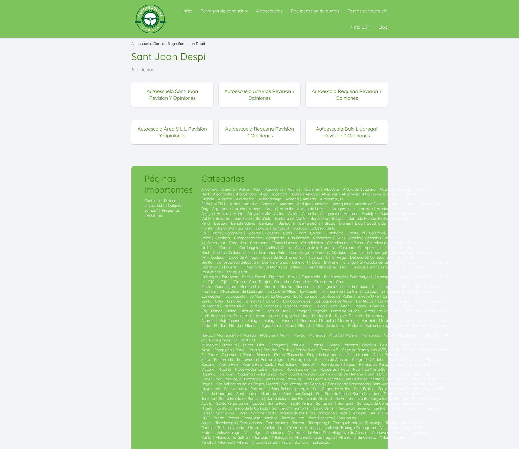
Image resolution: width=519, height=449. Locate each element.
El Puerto (229, 267)
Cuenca (315, 257)
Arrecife (286, 208)
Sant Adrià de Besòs (390, 383)
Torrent (298, 422)
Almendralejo (269, 199)
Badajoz (369, 213)
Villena (242, 442)
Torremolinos (277, 422)
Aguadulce (274, 189)
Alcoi (264, 194)
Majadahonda (230, 320)
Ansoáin (321, 203)
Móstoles (268, 335)
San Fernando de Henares (341, 374)
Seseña (363, 408)
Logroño (320, 310)
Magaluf (324, 315)
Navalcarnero (409, 335)
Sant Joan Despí (298, 393)
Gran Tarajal (259, 281)
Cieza (391, 247)
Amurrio (250, 203)
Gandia (402, 276)
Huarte (270, 286)
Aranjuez (396, 203)
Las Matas (365, 301)
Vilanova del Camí (386, 432)
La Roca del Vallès (337, 296)
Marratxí (368, 320)
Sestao (379, 408)
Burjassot (281, 228)
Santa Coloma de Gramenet (377, 393)
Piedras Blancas (256, 354)
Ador (257, 189)
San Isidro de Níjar (405, 374)
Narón (389, 335)
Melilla (219, 325)
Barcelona (319, 218)
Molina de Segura (380, 325)
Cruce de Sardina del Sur (283, 257)
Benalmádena (243, 223)
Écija (316, 262)
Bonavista (225, 228)
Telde (343, 413)
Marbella (326, 320)
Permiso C (400, 349)
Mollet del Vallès (413, 325)
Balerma (223, 218)
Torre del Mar (292, 417)
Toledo (218, 417)
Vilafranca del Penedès (308, 432)
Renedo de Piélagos (338, 364)
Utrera (253, 427)
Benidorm (286, 223)
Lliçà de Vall (250, 310)
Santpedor (281, 408)
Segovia (346, 408)
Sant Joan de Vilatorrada (258, 393)
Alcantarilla (222, 194)
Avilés (279, 213)
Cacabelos (234, 233)
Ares (411, 203)
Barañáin (263, 218)
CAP (339, 237)
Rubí (357, 369)
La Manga (258, 296)
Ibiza (317, 286)
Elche (331, 267)
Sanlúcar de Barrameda (348, 383)
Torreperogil (318, 422)
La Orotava (280, 296)
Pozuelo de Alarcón (331, 359)
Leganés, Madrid (297, 306)
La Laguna (374, 291)
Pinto (278, 354)
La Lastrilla (396, 291)
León (333, 306)
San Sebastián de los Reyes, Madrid (247, 383)
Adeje (244, 189)
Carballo (354, 237)
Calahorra (335, 233)
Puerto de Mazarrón (405, 359)
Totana (408, 422)
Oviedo (333, 344)
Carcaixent (216, 242)
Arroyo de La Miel (312, 208)
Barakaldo (243, 218)
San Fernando (303, 374)
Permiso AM (306, 349)
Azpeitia (309, 213)
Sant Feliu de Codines (372, 388)
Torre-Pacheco (320, 417)
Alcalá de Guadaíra (359, 189)
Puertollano (287, 364)
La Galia (354, 291)
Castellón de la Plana (345, 242)
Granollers (323, 281)
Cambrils (222, 237)
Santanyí (345, 403)
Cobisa (219, 252)
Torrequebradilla (347, 422)
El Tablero (292, 267)
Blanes (345, 223)
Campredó (275, 237)
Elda (343, 267)
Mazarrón (427, 320)
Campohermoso (248, 237)
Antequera (341, 203)
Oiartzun (229, 344)
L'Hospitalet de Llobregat (242, 291)
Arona (270, 208)
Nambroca (370, 335)
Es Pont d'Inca (422, 267)
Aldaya (312, 194)
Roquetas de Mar (301, 369)
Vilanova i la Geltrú (232, 437)
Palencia (387, 344)
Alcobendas (246, 194)
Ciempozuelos (370, 247)
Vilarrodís (260, 437)
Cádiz (287, 233)
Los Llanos (414, 310)
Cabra (216, 233)
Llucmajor (300, 310)
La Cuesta (308, 291)
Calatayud (356, 233)
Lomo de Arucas (345, 310)
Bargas (338, 218)
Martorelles (388, 320)
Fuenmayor (360, 276)
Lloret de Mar (276, 310)
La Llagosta (235, 296)
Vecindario (389, 427)
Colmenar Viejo (272, 252)
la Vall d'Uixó (368, 296)
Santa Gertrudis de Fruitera (330, 398)
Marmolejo (347, 320)
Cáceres (254, 233)
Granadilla (301, 281)
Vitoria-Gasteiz (265, 442)
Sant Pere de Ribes (332, 393)
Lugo (273, 315)
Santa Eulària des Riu (285, 398)
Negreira (432, 335)
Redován (309, 364)
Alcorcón (279, 194)
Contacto (152, 200)
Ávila (266, 213)
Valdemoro (272, 427)
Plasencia (295, 354)
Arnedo (255, 208)
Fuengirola (311, 276)
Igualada (333, 286)
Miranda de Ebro (330, 325)
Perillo (286, 349)
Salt (283, 374)
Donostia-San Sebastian (237, 262)
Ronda (276, 369)
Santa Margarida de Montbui (383, 398)
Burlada (300, 228)
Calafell (316, 233)
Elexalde (358, 267)
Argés (240, 208)
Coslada (217, 257)
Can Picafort (298, 237)
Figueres (276, 276)
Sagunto (245, 374)
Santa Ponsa (301, 403)
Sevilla (395, 408)
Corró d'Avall (402, 252)
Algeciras (330, 194)
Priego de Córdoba (368, 359)
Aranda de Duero (369, 203)
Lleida (231, 310)
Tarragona (326, 413)
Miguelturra (271, 325)
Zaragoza (320, 442)
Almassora (245, 199)
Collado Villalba (242, 252)
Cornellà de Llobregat (368, 252)
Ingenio (390, 286)
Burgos (262, 228)
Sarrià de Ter (324, 408)
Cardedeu (237, 242)
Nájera (351, 335)
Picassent (230, 354)
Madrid (307, 315)
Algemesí (350, 194)
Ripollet (224, 369)
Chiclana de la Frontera (315, 247)
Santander (325, 403)
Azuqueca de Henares (339, 213)
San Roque (395, 379)
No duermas (219, 340)
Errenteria (389, 267)
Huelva (286, 286)
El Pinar (421, 262)
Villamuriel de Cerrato (357, 437)
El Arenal (331, 262)
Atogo (252, 213)
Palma (403, 344)
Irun (404, 286)
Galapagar (383, 276)
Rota (345, 369)
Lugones (289, 315)
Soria (242, 413)
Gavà (416, 276)
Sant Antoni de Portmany (246, 388)
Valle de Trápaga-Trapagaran (350, 427)
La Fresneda (332, 291)
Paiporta (351, 344)
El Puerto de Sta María (260, 267)
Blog (383, 27)
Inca (376, 286)
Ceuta (286, 247)
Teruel (375, 413)
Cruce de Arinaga (243, 257)
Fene (246, 276)
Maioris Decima (348, 315)
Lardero (272, 301)
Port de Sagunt (274, 359)
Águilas (294, 189)
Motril (285, 335)
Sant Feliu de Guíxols (413, 388)
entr (373, 267)
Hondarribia (250, 286)
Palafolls (369, 344)
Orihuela (297, 344)
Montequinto (228, 335)
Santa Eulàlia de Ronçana (241, 398)
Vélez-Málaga (228, 432)
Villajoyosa (281, 437)
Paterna (270, 349)
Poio (377, 354)
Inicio (187, 11)
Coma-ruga (299, 252)
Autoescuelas (269, 11)
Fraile (293, 276)
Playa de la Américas (325, 354)
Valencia (293, 427)
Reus (401, 364)
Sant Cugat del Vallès (331, 388)
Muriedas (317, 335)
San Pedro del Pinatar (363, 379)
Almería (292, 199)
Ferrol (260, 276)
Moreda (249, 335)
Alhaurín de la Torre (378, 194)
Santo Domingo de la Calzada (242, 408)
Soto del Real (262, 413)
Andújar (304, 203)
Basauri (220, 223)
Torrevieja (373, 422)
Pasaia (254, 349)
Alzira (234, 203)
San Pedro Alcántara (323, 379)
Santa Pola (277, 403)
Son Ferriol (225, 413)
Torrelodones (251, 422)
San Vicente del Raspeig (303, 383)
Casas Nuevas (284, 242)
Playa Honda (358, 354)
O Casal (241, 340)
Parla (240, 349)
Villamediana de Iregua (315, 437)
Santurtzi (301, 408)
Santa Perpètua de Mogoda (240, 403)
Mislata (354, 325)
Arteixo (367, 208)
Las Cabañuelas (296, 301)
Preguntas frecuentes (162, 213)
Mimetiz (305, 325)
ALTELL (220, 203)
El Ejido (349, 262)
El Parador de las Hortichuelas (385, 262)
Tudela (223, 427)
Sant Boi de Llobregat (290, 388)
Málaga (253, 320)
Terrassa (359, 413)
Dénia (400, 257)
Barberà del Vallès (291, 218)
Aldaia (296, 194)
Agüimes (312, 189)
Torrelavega (225, 422)
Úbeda (238, 427)
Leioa (320, 306)
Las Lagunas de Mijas (333, 301)
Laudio (254, 306)
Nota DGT (360, 27)
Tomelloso (251, 417)
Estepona (230, 276)
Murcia (299, 335)
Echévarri (300, 262)
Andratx (286, 203)
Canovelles (322, 237)
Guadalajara (225, 286)
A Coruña (209, 189)
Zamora (301, 442)
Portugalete (301, 359)
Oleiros (247, 344)
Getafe (431, 276)
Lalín (219, 301)
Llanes (216, 310)
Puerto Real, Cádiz (258, 364)
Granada (281, 281)
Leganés (271, 306)
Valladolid (313, 427)
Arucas (223, 213)
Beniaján (266, 223)
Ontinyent (277, 344)
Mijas (289, 325)
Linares (360, 306)
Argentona (221, 208)
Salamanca (266, 374)
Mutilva (335, 335)
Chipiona (346, 247)
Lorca (368, 310)
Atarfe (238, 213)
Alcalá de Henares (395, 189)
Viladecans (274, 432)
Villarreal (225, 442)
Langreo (234, 301)
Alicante (225, 199)
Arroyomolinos (344, 208)
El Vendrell (314, 267)
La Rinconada (305, 296)
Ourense (315, 344)
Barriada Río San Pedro (368, 218)
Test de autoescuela (368, 11)
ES (404, 267)
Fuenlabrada (335, 276)
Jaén (415, 286)
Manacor (288, 320)
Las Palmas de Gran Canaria (402, 301)
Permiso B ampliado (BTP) (364, 349)
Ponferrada (223, 359)
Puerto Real (228, 364)
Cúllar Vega (336, 257)
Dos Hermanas (275, 262)
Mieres (251, 325)
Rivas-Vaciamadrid (251, 369)
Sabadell (226, 374)
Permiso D (422, 349)
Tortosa (391, 422)
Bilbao (330, 223)
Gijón (212, 281)
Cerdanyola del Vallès (258, 247)
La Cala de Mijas (282, 291)
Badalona (388, 213)
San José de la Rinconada (238, 379)
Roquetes (328, 369)
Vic (246, 432)
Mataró (408, 320)
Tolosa (233, 417)
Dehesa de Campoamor (370, 257)
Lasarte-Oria (233, 306)
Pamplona (223, 349)
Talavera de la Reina (295, 413)
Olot (260, 344)
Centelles (227, 247)
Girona (239, 281)
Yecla (286, 442)
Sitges (409, 408)
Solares (425, 408)
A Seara (228, 189)
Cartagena (259, 242)
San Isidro (376, 374)
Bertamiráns (310, 223)
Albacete (331, 189)
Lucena (259, 315)
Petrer (213, 354)
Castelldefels (312, 242)
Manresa (307, 320)
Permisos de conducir (222, 11)
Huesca (302, 286)
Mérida (235, 325)
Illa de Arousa (356, 286)
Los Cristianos (389, 310)
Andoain (268, 203)
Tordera (270, 417)
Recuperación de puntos (315, 11)
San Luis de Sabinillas (283, 379)
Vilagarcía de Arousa (349, 432)
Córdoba (320, 252)
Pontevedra (247, 359)
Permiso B (329, 349)
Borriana (245, 228)
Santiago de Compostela (378, 403)
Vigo (257, 432)
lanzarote (253, 301)
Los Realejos (238, 315)
